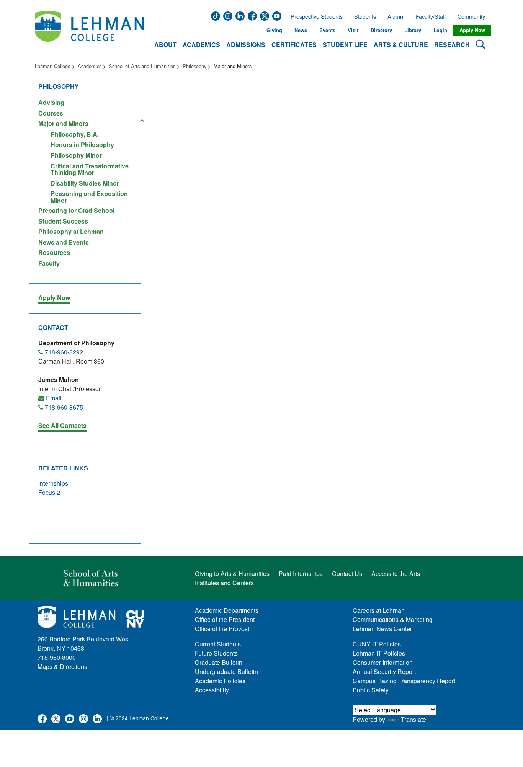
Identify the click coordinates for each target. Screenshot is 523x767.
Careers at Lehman (379, 610)
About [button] (165, 44)
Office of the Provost (222, 628)
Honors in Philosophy (82, 144)
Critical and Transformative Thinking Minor (90, 169)
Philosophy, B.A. (75, 134)
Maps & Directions (62, 666)
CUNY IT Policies (377, 644)
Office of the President (225, 619)
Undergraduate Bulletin (226, 671)
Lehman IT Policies (379, 653)
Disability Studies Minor (85, 183)
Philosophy (194, 66)
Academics (89, 66)
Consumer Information (383, 662)
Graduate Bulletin (218, 662)
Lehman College (52, 66)
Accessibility (212, 689)
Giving (274, 30)
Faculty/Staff (431, 16)
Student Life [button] (345, 44)
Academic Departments (226, 610)
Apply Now (472, 30)
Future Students (216, 653)
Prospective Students (314, 16)
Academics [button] (201, 44)
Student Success (63, 221)
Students (365, 16)
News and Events (63, 242)
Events (327, 30)
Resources (54, 252)
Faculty (49, 263)
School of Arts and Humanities (142, 66)
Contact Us (347, 573)
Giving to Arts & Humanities (232, 573)
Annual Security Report (384, 671)
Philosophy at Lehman (71, 231)
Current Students (218, 644)
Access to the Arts (395, 573)
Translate (413, 719)
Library (412, 30)
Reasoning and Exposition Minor (89, 196)
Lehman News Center (382, 628)
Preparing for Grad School (76, 210)
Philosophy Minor (76, 155)
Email (54, 397)
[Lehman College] (89, 30)
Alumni (396, 16)
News (300, 30)
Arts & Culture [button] (401, 44)
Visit (353, 30)
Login (440, 30)
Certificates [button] (294, 44)
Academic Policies (220, 680)
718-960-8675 (64, 407)
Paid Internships (301, 573)
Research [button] (452, 44)
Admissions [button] (245, 44)
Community (473, 16)
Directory (381, 30)
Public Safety (371, 689)
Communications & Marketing (393, 619)
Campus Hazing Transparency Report (404, 680)
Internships (53, 483)
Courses (50, 113)
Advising (51, 102)
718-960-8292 (64, 352)
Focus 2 (49, 492)
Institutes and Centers (224, 582)
